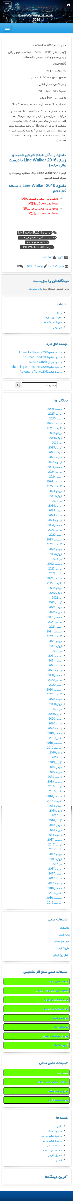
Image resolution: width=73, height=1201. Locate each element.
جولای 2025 (55, 433)
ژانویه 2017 (55, 883)
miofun (47, 257)
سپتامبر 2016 (54, 898)
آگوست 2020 (54, 694)
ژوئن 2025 (55, 438)
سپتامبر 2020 (54, 690)
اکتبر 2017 (55, 849)
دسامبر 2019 (54, 733)
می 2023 (57, 559)
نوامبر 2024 (55, 472)
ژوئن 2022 (55, 593)
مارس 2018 (55, 825)
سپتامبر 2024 (54, 481)
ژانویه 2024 (55, 520)
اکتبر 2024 (55, 477)
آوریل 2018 (55, 820)
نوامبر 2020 (55, 680)
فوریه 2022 (55, 612)
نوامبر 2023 (55, 530)
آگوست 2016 (54, 903)
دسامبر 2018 (54, 782)
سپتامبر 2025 (54, 423)
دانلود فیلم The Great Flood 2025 (41, 357)
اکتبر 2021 (55, 627)
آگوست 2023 (54, 544)
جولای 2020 (55, 699)
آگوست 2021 (54, 636)
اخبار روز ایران (61, 955)
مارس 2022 (55, 607)
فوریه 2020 (55, 724)
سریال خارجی (54, 1155)
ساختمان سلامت (61, 941)
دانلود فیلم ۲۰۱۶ (36, 242)
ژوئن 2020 (55, 704)
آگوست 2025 (54, 428)
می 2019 (57, 757)
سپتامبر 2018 (54, 796)
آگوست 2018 (54, 801)
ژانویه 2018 (55, 835)
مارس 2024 (55, 511)
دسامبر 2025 (54, 409)
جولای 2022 (55, 588)
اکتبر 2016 (55, 893)
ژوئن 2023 (55, 554)
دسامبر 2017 (54, 840)
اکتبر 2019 (55, 738)
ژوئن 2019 (55, 753)
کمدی (59, 1160)
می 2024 (57, 501)
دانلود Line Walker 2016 (34, 233)
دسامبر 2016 (54, 888)
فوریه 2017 (55, 878)
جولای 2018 (55, 806)
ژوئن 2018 (55, 811)
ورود (59, 313)
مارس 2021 (55, 661)
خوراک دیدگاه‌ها (53, 322)
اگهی (60, 257)
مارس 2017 (55, 874)
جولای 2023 (55, 549)
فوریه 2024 (55, 515)
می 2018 (57, 816)
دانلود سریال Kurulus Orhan (45, 362)
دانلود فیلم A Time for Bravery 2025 (40, 352)
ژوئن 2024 (55, 496)
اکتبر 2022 (55, 573)
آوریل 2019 (55, 762)
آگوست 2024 (54, 486)
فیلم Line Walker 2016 (37, 247)
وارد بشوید (36, 289)
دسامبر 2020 (54, 675)
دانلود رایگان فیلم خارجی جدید (36, 238)
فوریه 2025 (55, 457)
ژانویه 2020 (55, 728)
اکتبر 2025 (55, 419)
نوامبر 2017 (55, 845)
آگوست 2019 (54, 748)
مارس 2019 (55, 767)
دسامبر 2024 (54, 467)
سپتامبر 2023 (54, 540)
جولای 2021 (55, 641)
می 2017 (57, 864)
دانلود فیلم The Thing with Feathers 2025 (36, 367)
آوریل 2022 (55, 602)
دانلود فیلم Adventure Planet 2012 (41, 372)
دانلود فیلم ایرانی (51, 1136)
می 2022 (57, 598)
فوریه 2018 (55, 830)
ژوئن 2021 (55, 646)
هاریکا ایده (63, 948)
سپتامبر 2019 (54, 743)
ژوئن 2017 (55, 859)
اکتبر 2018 (55, 791)
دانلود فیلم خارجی (52, 1141)
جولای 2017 (55, 854)
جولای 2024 (55, 491)
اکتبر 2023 (55, 535)
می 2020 (57, 709)
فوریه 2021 (55, 665)
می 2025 (57, 443)
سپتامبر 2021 (54, 632)
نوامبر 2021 (55, 622)
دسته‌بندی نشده (52, 1150)
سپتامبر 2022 (54, 578)
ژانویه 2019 (55, 777)
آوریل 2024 (55, 506)
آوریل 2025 (55, 448)
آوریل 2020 (55, 714)
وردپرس (57, 327)
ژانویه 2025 (55, 462)
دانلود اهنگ (55, 1131)
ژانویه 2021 (55, 670)
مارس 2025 (55, 452)
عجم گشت (63, 935)
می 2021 (57, 651)
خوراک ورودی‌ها (53, 317)
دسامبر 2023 (54, 525)
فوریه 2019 (55, 772)
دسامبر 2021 (54, 617)
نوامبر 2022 (55, 569)
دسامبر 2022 (54, 564)
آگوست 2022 (54, 583)
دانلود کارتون (54, 1145)
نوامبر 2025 (55, 414)
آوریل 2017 (55, 869)
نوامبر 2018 (55, 786)
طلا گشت (64, 928)
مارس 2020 (55, 719)
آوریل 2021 (55, 656)
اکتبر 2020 (55, 685)
